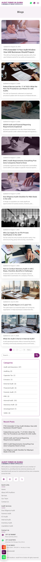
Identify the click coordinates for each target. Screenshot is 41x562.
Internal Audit (8, 400)
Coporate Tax (8, 375)
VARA (6, 413)
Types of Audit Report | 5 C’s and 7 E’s (17, 305)
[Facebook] (16, 479)
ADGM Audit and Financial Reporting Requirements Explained (16, 439)
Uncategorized (9, 409)
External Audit (9, 384)
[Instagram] (10, 479)
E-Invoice (7, 379)
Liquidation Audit (7, 526)
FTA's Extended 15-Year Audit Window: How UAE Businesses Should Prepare (20, 427)
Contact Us (5, 502)
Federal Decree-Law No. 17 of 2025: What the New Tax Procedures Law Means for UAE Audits (20, 89)
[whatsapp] (31, 3)
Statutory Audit (9, 405)
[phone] (34, 3)
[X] (22, 479)
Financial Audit (9, 388)
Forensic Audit (9, 392)
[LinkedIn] (3, 479)
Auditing (7, 371)
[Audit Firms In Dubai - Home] (12, 3)
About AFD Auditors (8, 492)
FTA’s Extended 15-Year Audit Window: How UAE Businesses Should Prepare (20, 51)
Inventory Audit (6, 523)
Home (3, 489)
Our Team (4, 499)
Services (4, 495)
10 (24, 349)
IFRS (5, 396)
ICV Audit (4, 517)
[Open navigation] (37, 3)
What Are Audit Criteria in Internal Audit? (19, 339)
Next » (29, 349)
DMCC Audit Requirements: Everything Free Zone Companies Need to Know (19, 445)
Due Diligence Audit (8, 510)
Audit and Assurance (11, 367)
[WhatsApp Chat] (4, 557)
